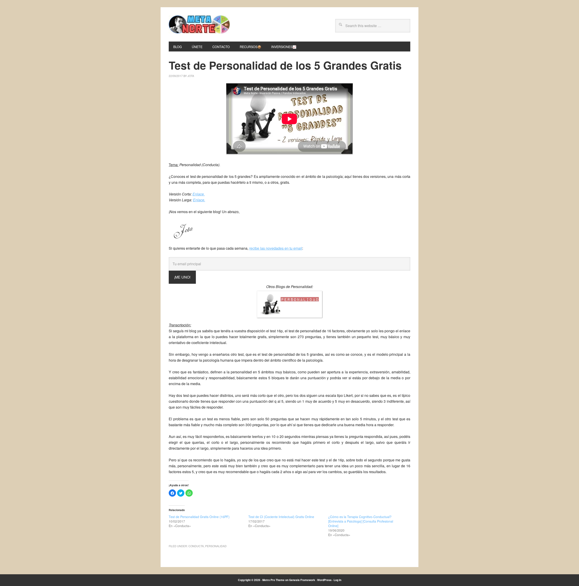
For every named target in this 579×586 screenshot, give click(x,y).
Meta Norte (199, 24)
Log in (337, 580)
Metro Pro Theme (273, 580)
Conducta (196, 546)
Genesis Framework (302, 580)
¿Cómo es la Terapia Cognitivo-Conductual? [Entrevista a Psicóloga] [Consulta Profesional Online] (360, 521)
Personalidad (216, 546)
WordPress (324, 580)
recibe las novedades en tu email (275, 248)
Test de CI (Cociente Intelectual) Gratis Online (281, 516)
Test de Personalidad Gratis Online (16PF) (199, 516)
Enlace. (198, 194)
